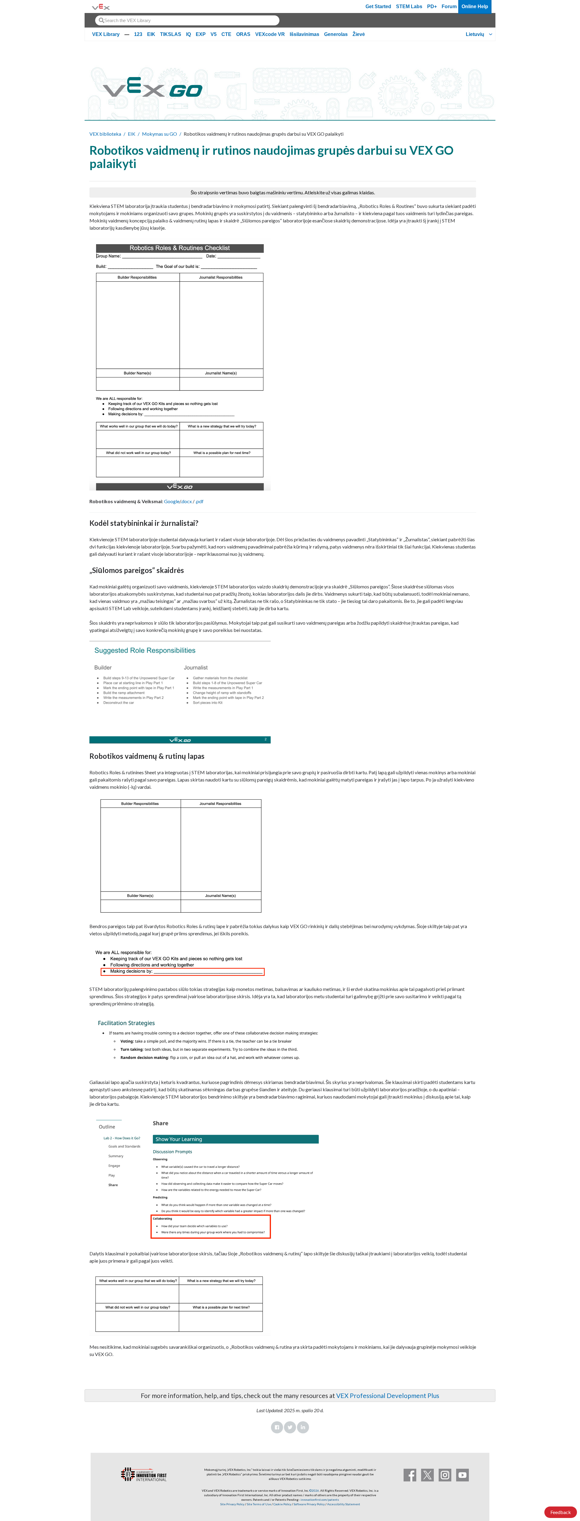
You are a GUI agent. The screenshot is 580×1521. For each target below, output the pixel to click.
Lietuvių (475, 34)
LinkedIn (303, 1427)
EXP (201, 34)
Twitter (290, 1427)
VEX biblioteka (105, 134)
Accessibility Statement (343, 1504)
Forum (449, 6)
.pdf (199, 501)
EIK (151, 34)
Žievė (359, 34)
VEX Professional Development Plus (387, 1395)
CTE (226, 34)
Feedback (560, 1512)
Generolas (336, 34)
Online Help (475, 6)
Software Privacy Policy (309, 1504)
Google (171, 501)
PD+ (432, 6)
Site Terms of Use (258, 1504)
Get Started (378, 6)
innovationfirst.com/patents (320, 1499)
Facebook (277, 1427)
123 (138, 34)
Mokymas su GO (159, 134)
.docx (186, 501)
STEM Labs (409, 6)
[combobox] (187, 20)
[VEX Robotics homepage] (100, 6)
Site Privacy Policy (232, 1504)
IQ (188, 34)
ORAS (243, 34)
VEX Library (106, 34)
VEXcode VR (270, 34)
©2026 (314, 1490)
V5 (214, 34)
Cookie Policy (282, 1504)
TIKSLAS (170, 34)
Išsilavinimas (304, 34)
